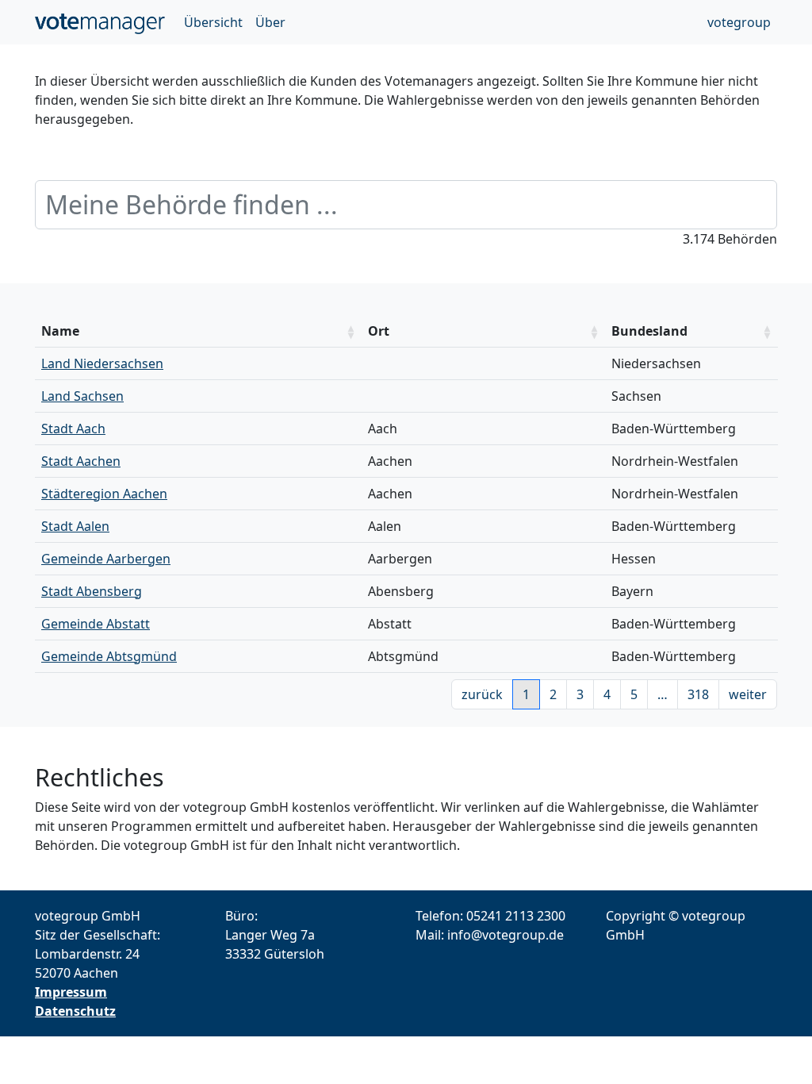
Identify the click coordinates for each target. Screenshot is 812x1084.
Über (270, 22)
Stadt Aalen (75, 526)
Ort (378, 331)
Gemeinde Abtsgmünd (109, 656)
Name (60, 331)
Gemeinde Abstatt (95, 623)
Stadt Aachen (81, 461)
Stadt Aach (73, 428)
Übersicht (213, 22)
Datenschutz (75, 1011)
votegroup (739, 22)
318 (698, 694)
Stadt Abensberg (91, 591)
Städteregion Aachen (104, 493)
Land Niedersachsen (102, 363)
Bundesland (649, 331)
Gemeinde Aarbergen (105, 558)
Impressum (71, 992)
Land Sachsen (82, 396)
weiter (748, 694)
